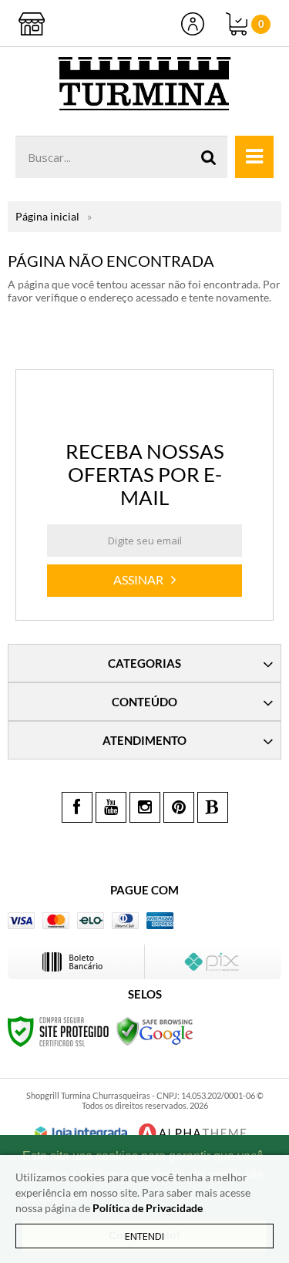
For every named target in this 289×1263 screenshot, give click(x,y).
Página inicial (47, 216)
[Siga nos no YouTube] (111, 807)
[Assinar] (144, 580)
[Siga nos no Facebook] (77, 807)
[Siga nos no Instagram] (144, 807)
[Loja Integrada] (81, 1133)
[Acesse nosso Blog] (212, 807)
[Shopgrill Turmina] (144, 84)
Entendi (144, 1236)
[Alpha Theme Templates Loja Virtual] (193, 1133)
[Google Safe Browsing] (154, 1030)
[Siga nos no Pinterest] (178, 807)
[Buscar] (208, 157)
